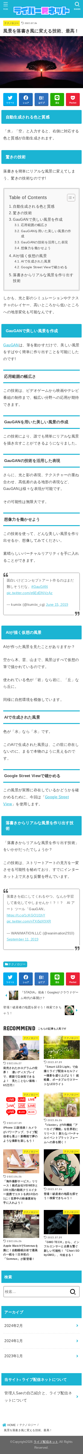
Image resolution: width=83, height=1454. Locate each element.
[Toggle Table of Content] (69, 198)
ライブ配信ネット (46, 1442)
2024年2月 (13, 1325)
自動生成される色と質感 (34, 206)
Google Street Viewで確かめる (44, 267)
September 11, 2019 (23, 939)
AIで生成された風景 (36, 261)
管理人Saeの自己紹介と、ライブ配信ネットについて (38, 1396)
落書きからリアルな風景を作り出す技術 (43, 278)
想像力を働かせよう (36, 248)
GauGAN (11, 345)
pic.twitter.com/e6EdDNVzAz (30, 593)
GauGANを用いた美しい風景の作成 (46, 233)
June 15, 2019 (57, 604)
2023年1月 (13, 1356)
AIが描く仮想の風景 (30, 256)
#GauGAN (39, 587)
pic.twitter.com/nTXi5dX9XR (29, 921)
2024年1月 (13, 1341)
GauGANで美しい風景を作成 (37, 219)
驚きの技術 (22, 213)
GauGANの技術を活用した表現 (44, 242)
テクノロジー (11, 23)
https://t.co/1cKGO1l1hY (26, 915)
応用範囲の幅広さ (34, 225)
